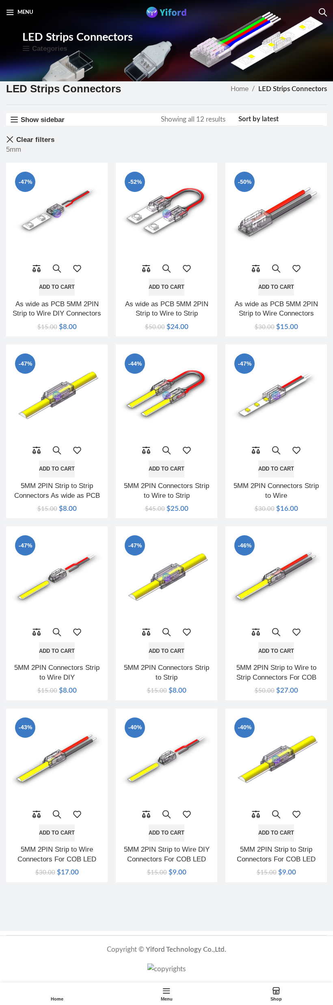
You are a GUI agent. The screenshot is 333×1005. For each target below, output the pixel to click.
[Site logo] (166, 11)
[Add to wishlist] (77, 268)
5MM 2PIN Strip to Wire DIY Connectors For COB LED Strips (167, 859)
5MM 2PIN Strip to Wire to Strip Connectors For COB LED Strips (276, 677)
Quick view (57, 268)
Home (240, 89)
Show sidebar (43, 120)
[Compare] (36, 268)
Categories (49, 48)
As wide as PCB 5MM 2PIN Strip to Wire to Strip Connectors (166, 313)
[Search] (323, 12)
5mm (13, 149)
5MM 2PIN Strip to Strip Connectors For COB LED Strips (276, 859)
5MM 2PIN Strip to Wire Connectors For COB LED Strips (56, 859)
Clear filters (35, 140)
